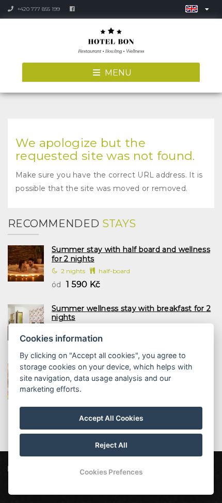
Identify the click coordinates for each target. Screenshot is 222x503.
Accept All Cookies (111, 418)
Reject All (111, 445)
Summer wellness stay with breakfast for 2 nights (131, 313)
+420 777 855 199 (38, 9)
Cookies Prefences (111, 472)
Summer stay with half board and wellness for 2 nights (131, 254)
